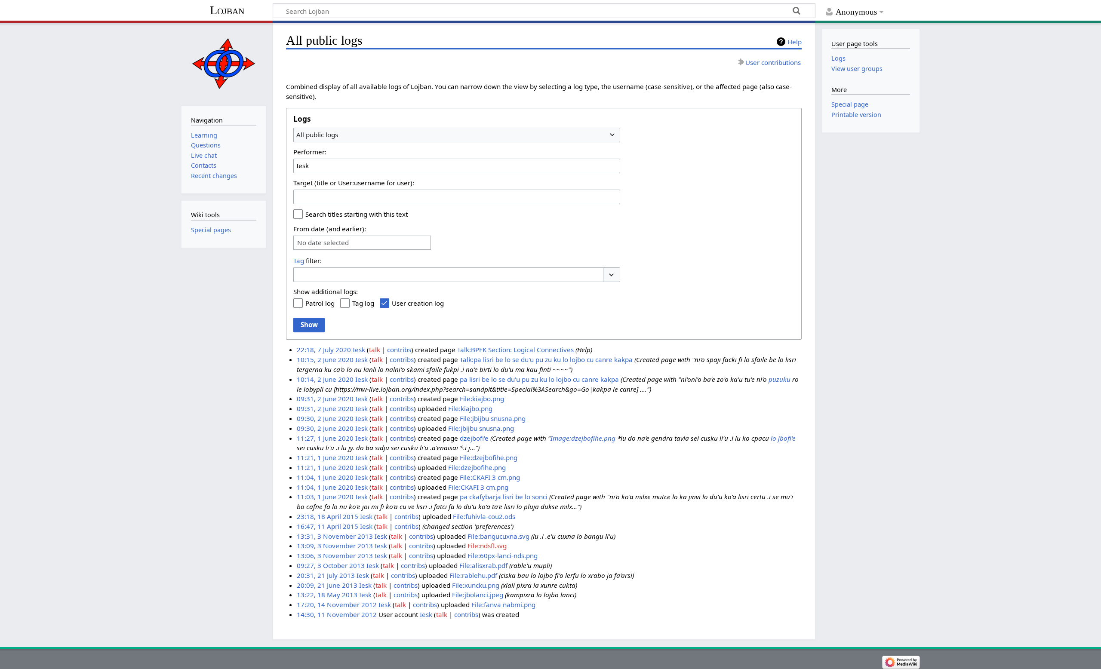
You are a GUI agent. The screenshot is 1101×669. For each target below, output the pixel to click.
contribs (399, 349)
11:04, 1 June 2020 (325, 477)
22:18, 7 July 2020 (324, 349)
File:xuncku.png (475, 585)
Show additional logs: (325, 291)
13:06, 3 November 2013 (335, 555)
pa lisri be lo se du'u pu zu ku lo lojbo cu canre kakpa (539, 379)
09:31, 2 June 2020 (325, 398)
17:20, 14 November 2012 (337, 604)
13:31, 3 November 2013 (335, 536)
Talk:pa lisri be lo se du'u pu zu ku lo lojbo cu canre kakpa (546, 359)
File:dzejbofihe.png (488, 457)
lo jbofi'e (783, 438)
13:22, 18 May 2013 (327, 594)
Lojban (227, 10)
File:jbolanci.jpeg (477, 594)
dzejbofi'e (474, 438)
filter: (307, 260)
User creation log (418, 303)
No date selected (323, 243)
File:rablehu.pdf (473, 575)
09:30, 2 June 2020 (325, 418)
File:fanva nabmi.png (503, 604)
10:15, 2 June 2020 (325, 359)
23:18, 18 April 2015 (327, 516)
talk (374, 349)
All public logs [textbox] (317, 134)
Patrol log (320, 303)
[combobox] (456, 135)
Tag (298, 260)
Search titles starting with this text (356, 214)
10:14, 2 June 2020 (325, 379)
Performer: (309, 151)
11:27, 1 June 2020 (325, 438)
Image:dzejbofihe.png (582, 438)
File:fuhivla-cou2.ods (484, 516)
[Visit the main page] (223, 63)
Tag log (363, 303)
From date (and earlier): (329, 228)
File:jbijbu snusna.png (493, 418)
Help (794, 41)
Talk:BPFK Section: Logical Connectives (515, 349)
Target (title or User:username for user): (353, 182)
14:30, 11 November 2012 (337, 614)
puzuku (779, 379)
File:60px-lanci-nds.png (502, 555)
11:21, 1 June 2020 (325, 457)
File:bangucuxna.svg (498, 536)
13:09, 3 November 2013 (335, 545)
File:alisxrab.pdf (483, 565)
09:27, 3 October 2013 (331, 565)
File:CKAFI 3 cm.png (490, 477)
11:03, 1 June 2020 (325, 496)
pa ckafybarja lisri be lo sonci (503, 496)
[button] (611, 274)
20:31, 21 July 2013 (326, 575)
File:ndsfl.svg (487, 545)
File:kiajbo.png (482, 398)
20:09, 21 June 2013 (327, 585)
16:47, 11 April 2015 (327, 526)
